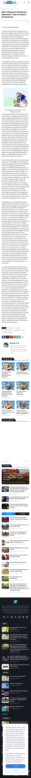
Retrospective (17, 330)
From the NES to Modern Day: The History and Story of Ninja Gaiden (19, 506)
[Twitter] (7, 337)
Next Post (25, 461)
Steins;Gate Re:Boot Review (18, 562)
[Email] (19, 337)
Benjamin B (14, 343)
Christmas (17, 328)
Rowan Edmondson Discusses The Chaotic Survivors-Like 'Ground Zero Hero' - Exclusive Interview (19, 637)
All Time (22, 514)
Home (3, 9)
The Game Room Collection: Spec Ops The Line (8, 412)
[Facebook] (3, 337)
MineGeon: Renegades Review (19, 691)
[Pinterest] (11, 337)
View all (27, 359)
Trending (9, 514)
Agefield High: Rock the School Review (19, 548)
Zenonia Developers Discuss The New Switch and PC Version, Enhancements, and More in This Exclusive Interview (19, 489)
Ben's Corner (9, 9)
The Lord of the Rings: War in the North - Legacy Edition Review (18, 533)
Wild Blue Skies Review (16, 706)
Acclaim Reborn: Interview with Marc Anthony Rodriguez (19, 497)
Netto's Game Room (7, 330)
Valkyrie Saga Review (16, 683)
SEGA (23, 330)
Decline (16, 770)
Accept (15, 766)
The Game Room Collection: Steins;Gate (21, 393)
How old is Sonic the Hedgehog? (16, 577)
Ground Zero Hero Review (17, 676)
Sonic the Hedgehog (7, 332)
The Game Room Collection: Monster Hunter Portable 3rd (22, 412)
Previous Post (6, 461)
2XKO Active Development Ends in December (19, 665)
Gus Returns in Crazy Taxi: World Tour (18, 628)
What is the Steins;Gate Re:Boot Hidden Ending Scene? (19, 541)
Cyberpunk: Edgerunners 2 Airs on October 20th (19, 525)
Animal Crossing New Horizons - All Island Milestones (19, 570)
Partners (15, 775)
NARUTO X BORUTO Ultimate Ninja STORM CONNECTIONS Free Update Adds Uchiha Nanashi (19, 658)
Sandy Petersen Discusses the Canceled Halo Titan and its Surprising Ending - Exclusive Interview (14, 477)
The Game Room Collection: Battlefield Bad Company (7, 374)
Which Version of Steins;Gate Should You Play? (19, 555)
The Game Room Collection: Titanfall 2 (22, 372)
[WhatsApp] (15, 337)
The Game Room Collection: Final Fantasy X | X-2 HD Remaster (7, 394)
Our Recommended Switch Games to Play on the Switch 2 (19, 518)
